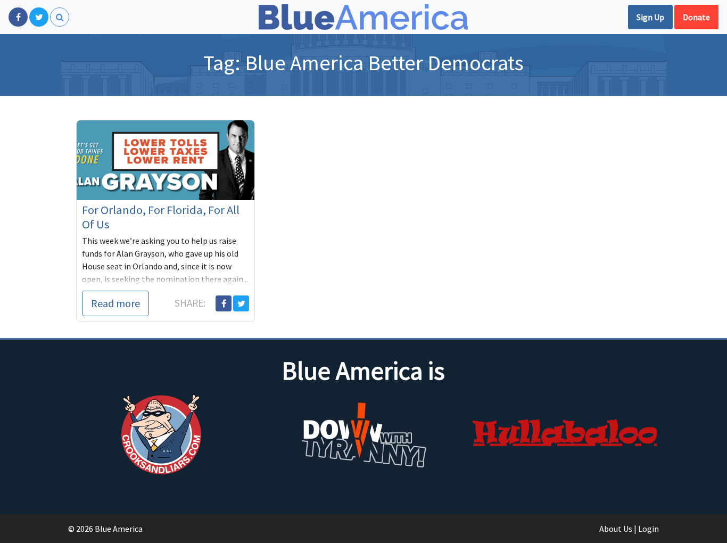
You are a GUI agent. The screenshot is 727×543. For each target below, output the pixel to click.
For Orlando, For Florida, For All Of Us (160, 217)
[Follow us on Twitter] (38, 17)
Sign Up (650, 17)
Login (648, 528)
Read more (115, 303)
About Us (615, 528)
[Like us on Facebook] (18, 17)
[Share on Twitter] (241, 303)
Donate (696, 17)
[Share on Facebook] (224, 303)
